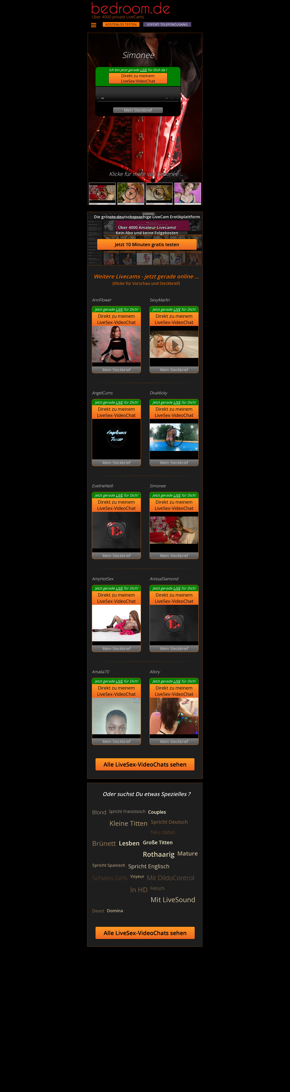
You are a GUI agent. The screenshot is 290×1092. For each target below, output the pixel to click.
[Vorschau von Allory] (174, 733)
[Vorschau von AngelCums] (116, 454)
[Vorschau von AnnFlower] (116, 361)
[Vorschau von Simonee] (174, 547)
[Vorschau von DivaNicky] (174, 454)
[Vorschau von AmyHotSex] (116, 640)
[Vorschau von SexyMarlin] (174, 361)
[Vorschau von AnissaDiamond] (174, 640)
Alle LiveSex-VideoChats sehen (145, 764)
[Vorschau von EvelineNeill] (116, 547)
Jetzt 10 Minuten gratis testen (147, 244)
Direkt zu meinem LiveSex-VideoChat (138, 78)
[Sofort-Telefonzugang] (101, 23)
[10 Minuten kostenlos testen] (98, 23)
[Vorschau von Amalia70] (116, 733)
